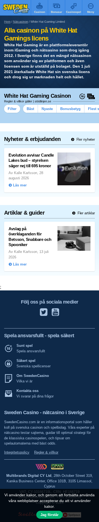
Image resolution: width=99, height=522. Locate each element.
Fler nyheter (85, 139)
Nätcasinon (20, 21)
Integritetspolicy (16, 452)
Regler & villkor (46, 452)
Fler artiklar (85, 213)
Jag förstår (49, 515)
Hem (7, 21)
